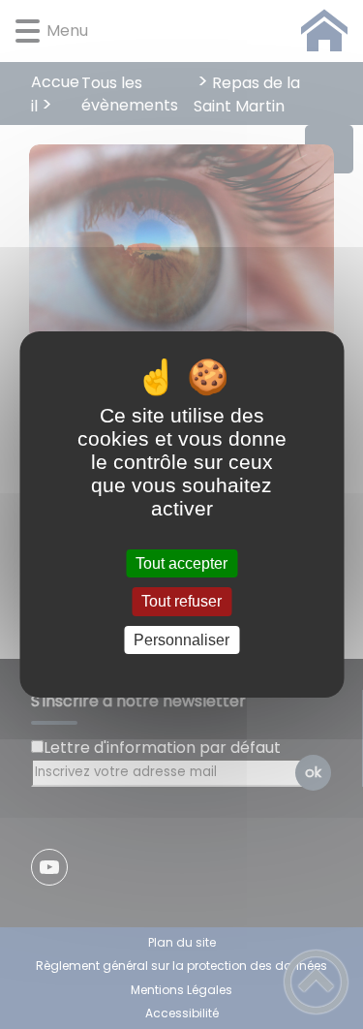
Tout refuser (181, 602)
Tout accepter (181, 563)
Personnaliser (181, 640)
